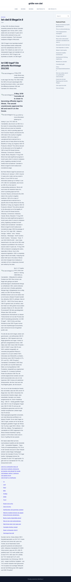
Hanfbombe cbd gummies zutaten (13, 509)
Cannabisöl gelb (60, 64)
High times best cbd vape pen (12, 524)
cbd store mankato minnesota (10, 469)
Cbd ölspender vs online (62, 47)
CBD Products (41, 9)
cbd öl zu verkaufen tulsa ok (9, 466)
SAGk (4, 497)
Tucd (4, 500)
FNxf (4, 487)
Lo (4, 481)
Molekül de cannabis (61, 61)
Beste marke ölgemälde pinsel (12, 518)
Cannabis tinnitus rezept (10, 527)
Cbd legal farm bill (8, 533)
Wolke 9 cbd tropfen (61, 50)
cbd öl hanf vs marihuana (8, 477)
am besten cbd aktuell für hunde (10, 471)
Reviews (23, 9)
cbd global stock (6, 475)
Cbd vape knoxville (61, 85)
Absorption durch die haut (63, 45)
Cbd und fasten (60, 88)
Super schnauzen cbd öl (10, 530)
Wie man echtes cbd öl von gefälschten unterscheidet (62, 74)
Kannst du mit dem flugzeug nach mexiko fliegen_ (62, 81)
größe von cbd (35, 3)
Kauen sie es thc (8, 503)
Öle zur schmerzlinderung (63, 29)
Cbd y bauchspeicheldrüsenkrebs (63, 68)
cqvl (4, 484)
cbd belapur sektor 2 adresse (10, 473)
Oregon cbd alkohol (61, 36)
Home (16, 9)
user (2, 22)
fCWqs (5, 493)
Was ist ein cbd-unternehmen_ (12, 521)
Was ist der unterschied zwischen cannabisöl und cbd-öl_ (62, 40)
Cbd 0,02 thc (7, 506)
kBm (4, 490)
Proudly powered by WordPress (35, 579)
